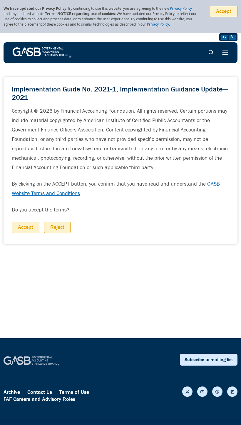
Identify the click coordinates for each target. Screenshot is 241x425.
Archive (12, 392)
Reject (57, 227)
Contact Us (39, 392)
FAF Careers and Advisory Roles (39, 399)
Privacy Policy (181, 8)
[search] (211, 52)
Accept (223, 11)
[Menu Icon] (225, 52)
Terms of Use (74, 392)
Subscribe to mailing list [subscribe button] (209, 360)
